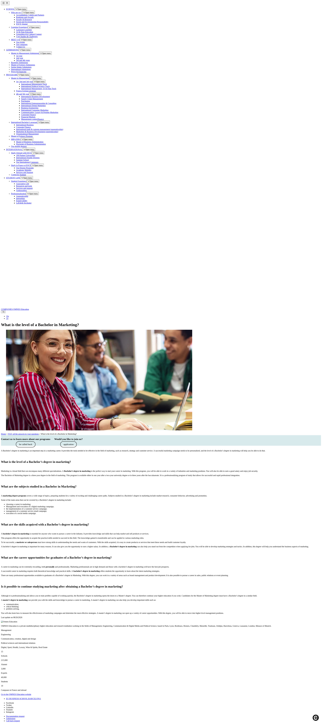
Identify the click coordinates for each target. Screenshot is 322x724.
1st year (19, 56)
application (69, 444)
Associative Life (22, 184)
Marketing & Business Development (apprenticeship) (37, 132)
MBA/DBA (16, 139)
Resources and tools (24, 186)
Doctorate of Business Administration (31, 144)
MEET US (15, 40)
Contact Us (20, 47)
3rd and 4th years (23, 60)
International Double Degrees (27, 158)
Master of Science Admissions (23, 65)
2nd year (19, 58)
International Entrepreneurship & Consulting (38, 103)
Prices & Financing (18, 72)
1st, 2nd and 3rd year (24, 82)
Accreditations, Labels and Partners (30, 15)
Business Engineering (29, 108)
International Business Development (35, 96)
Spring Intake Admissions (21, 67)
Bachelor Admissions (19, 63)
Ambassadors (21, 190)
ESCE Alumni (22, 24)
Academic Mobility (23, 170)
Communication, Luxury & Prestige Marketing (39, 112)
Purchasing (25, 101)
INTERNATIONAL (14, 149)
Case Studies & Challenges (27, 36)
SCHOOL (10, 9)
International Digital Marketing (33, 106)
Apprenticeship (22, 196)
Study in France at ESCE (21, 165)
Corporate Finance (28, 115)
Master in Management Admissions (25, 53)
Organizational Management (27, 134)
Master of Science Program (22, 136)
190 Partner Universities (25, 155)
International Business (25, 125)
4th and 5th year (22, 94)
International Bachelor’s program (24, 122)
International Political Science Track (35, 86)
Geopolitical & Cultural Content (29, 34)
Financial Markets (28, 117)
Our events (20, 42)
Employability (21, 201)
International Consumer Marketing (34, 110)
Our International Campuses (27, 162)
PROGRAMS (11, 75)
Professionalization (18, 194)
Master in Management (20, 78)
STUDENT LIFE (13, 178)
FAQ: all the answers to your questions (23, 434)
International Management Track (34, 84)
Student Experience (19, 181)
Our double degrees (19, 146)
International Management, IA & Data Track (38, 89)
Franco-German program (26, 91)
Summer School (22, 160)
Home (3, 434)
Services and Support (24, 172)
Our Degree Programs (25, 168)
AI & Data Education (24, 32)
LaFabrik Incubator (23, 203)
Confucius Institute (18, 175)
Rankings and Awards (25, 17)
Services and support (24, 188)
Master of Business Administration (29, 142)
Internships (20, 198)
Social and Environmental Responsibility (32, 22)
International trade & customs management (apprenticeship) (39, 129)
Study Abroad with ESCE (21, 153)
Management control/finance (32, 119)
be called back (25, 444)
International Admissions (21, 69)
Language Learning (24, 30)
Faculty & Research (24, 19)
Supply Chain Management (32, 99)
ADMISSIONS (12, 50)
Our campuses (21, 44)
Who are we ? (16, 12)
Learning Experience (19, 27)
